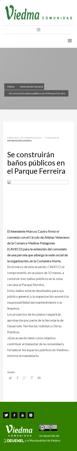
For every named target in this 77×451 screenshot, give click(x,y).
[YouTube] (23, 415)
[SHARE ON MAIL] (39, 378)
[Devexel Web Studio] (13, 441)
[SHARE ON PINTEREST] (32, 378)
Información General (19, 140)
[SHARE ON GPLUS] (25, 378)
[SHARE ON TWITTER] (10, 378)
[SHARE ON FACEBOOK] (17, 378)
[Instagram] (31, 415)
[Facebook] (14, 415)
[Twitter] (6, 415)
